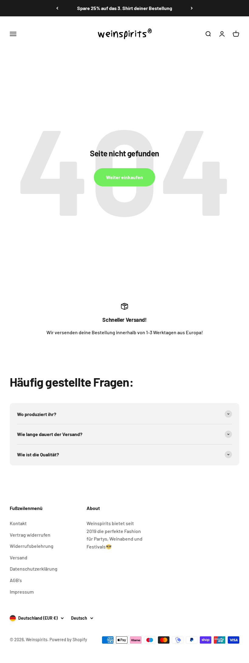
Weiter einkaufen (124, 177)
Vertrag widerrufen (30, 535)
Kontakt (18, 523)
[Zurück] (57, 8)
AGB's (16, 580)
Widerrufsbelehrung (31, 546)
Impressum (22, 592)
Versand (18, 557)
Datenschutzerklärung (33, 568)
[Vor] (192, 8)
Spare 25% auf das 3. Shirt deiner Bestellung (124, 8)
